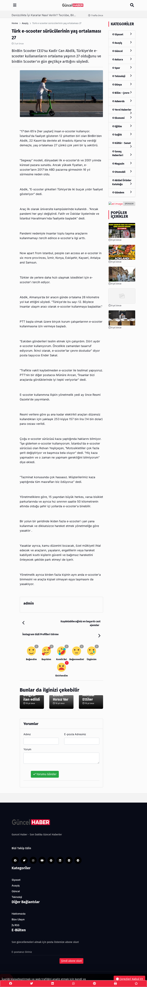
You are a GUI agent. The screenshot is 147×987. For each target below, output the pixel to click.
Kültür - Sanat (122, 143)
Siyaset (118, 34)
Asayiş (118, 42)
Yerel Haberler (122, 109)
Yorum (27, 749)
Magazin (119, 163)
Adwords (119, 101)
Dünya (118, 84)
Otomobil (119, 171)
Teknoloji (119, 76)
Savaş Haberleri (117, 153)
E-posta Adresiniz (75, 734)
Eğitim (118, 126)
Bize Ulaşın (18, 919)
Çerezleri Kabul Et (131, 979)
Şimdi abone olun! (71, 960)
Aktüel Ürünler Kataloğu (121, 182)
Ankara (118, 59)
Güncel (118, 51)
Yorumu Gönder (46, 774)
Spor (117, 68)
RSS (16, 925)
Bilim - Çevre (121, 92)
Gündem (119, 192)
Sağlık (118, 134)
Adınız (27, 734)
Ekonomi (119, 118)
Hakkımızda (18, 913)
